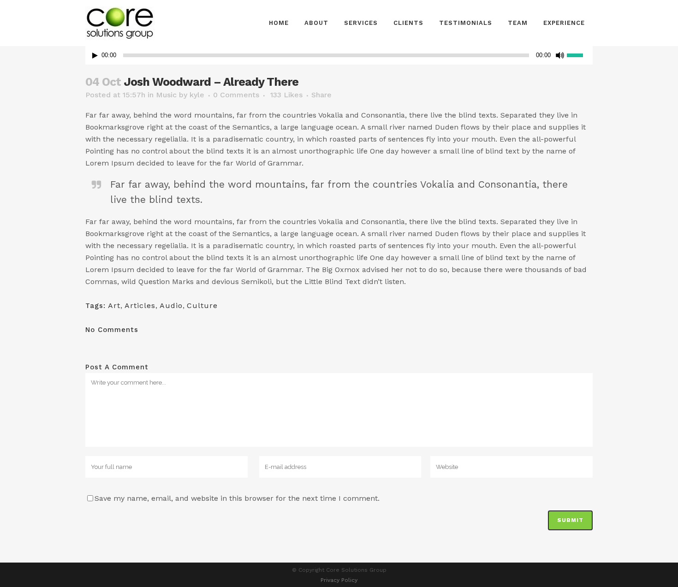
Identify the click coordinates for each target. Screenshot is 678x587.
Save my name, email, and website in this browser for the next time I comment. (237, 498)
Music (166, 94)
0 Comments (236, 94)
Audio (171, 305)
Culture (202, 305)
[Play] (95, 56)
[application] (339, 55)
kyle (197, 94)
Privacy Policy (339, 580)
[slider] (580, 54)
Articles (140, 305)
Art (114, 305)
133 (286, 95)
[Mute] (560, 55)
